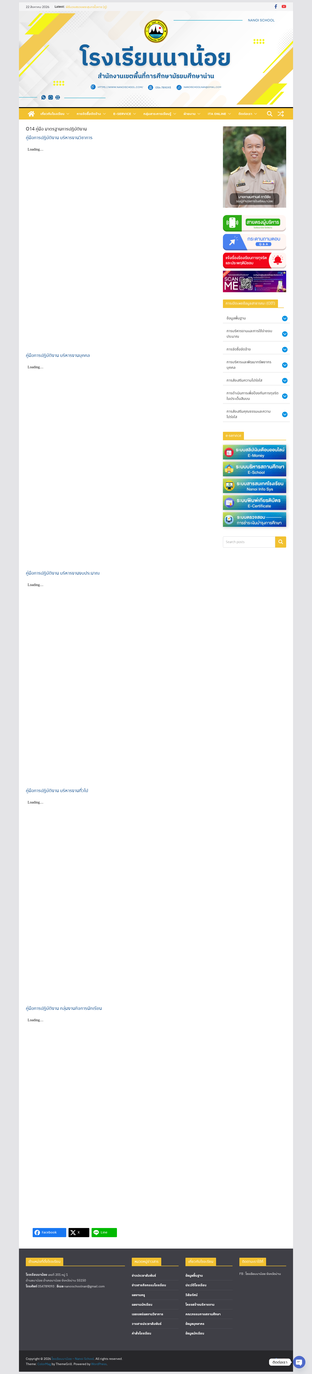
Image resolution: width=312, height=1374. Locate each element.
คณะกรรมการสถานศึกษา (203, 1314)
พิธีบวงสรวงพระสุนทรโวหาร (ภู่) (86, 6)
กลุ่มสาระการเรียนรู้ (157, 113)
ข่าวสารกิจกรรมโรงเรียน (149, 1285)
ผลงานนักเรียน (142, 1304)
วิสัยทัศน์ (191, 1294)
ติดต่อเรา (245, 113)
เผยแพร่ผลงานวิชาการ (147, 1314)
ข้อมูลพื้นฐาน (194, 1275)
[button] (66, 113)
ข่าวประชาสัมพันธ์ (144, 1275)
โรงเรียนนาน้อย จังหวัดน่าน (263, 1273)
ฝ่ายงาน (190, 113)
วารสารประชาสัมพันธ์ (146, 1323)
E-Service (122, 113)
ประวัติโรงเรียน (195, 1285)
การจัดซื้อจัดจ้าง (89, 113)
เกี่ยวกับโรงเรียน (52, 113)
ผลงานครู (138, 1294)
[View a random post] (280, 113)
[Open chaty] (299, 1362)
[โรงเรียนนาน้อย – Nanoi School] (31, 113)
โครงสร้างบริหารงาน (199, 1304)
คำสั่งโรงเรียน (141, 1333)
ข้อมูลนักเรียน (194, 1333)
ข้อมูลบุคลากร (194, 1323)
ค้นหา (281, 542)
